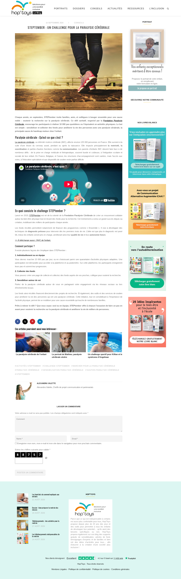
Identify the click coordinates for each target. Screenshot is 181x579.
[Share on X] (25, 321)
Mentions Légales (59, 569)
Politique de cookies (101, 569)
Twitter (163, 108)
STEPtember (35, 215)
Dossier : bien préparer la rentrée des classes (45, 509)
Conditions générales (120, 569)
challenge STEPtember (57, 366)
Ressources (136, 8)
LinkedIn (150, 108)
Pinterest (144, 108)
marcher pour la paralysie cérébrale (94, 366)
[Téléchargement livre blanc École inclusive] (147, 322)
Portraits (61, 8)
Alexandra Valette (46, 383)
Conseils (96, 8)
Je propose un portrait (147, 88)
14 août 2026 (38, 539)
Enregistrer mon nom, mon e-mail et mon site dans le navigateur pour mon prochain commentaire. (59, 443)
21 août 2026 (38, 500)
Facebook (131, 108)
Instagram (137, 108)
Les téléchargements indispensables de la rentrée (45, 535)
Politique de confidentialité (80, 569)
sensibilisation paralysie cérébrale (63, 370)
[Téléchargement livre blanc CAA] (147, 209)
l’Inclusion (156, 8)
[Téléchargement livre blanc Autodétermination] (147, 265)
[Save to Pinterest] (32, 321)
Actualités (115, 8)
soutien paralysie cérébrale (103, 370)
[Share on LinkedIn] (40, 321)
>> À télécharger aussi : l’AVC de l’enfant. (33, 240)
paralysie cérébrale (27, 370)
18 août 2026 (38, 513)
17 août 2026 (38, 526)
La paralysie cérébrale (24, 142)
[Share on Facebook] (17, 321)
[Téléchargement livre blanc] (147, 152)
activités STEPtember (28, 366)
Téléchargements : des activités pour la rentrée (45, 522)
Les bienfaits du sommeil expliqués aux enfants (45, 495)
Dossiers (79, 8)
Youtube (156, 108)
